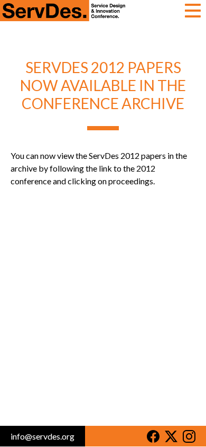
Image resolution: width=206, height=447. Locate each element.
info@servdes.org (42, 436)
